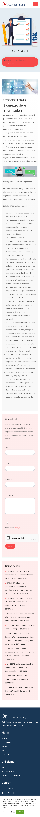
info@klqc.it (9, 793)
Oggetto (9, 479)
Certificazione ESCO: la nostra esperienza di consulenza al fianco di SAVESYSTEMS (20, 574)
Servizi (4, 746)
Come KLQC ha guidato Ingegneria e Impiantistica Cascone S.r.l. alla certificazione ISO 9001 (19, 652)
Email (7, 463)
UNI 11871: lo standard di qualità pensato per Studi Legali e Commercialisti (19, 667)
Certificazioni (20, 60)
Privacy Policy (8, 771)
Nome (7, 447)
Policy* (17, 528)
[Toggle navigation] (35, 4)
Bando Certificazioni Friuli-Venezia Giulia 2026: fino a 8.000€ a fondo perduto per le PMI (19, 617)
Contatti (5, 754)
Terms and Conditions (11, 775)
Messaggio (9, 495)
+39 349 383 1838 (12, 788)
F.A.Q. (4, 750)
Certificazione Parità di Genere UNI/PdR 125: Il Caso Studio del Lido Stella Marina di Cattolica (19, 601)
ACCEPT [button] (20, 812)
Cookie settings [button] (9, 812)
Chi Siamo (6, 742)
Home (8, 60)
